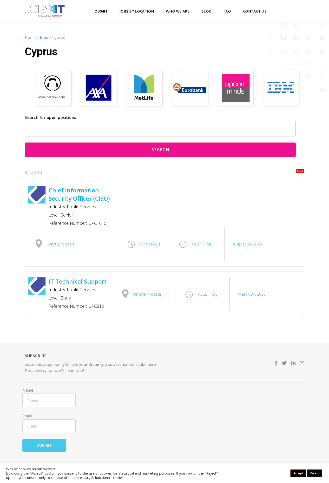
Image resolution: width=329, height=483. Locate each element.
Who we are (177, 11)
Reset (300, 170)
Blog (206, 11)
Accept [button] (298, 473)
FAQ (227, 11)
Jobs (44, 37)
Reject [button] (314, 473)
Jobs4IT (100, 11)
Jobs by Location (137, 11)
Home (30, 37)
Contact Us (254, 11)
